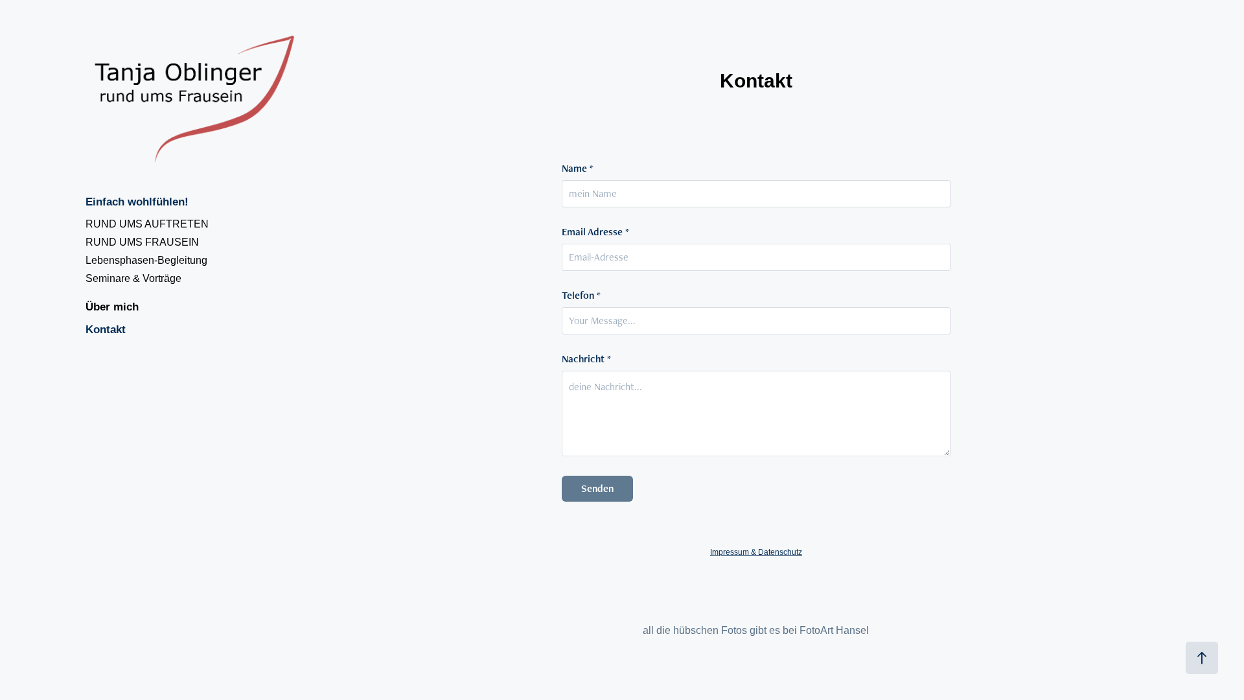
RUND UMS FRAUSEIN (142, 242)
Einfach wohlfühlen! (137, 202)
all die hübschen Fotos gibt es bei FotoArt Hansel (756, 630)
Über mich (112, 307)
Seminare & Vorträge (133, 278)
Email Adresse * (595, 232)
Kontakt (106, 329)
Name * (577, 168)
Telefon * (581, 295)
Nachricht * (586, 359)
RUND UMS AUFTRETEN (147, 223)
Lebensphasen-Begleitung (146, 260)
